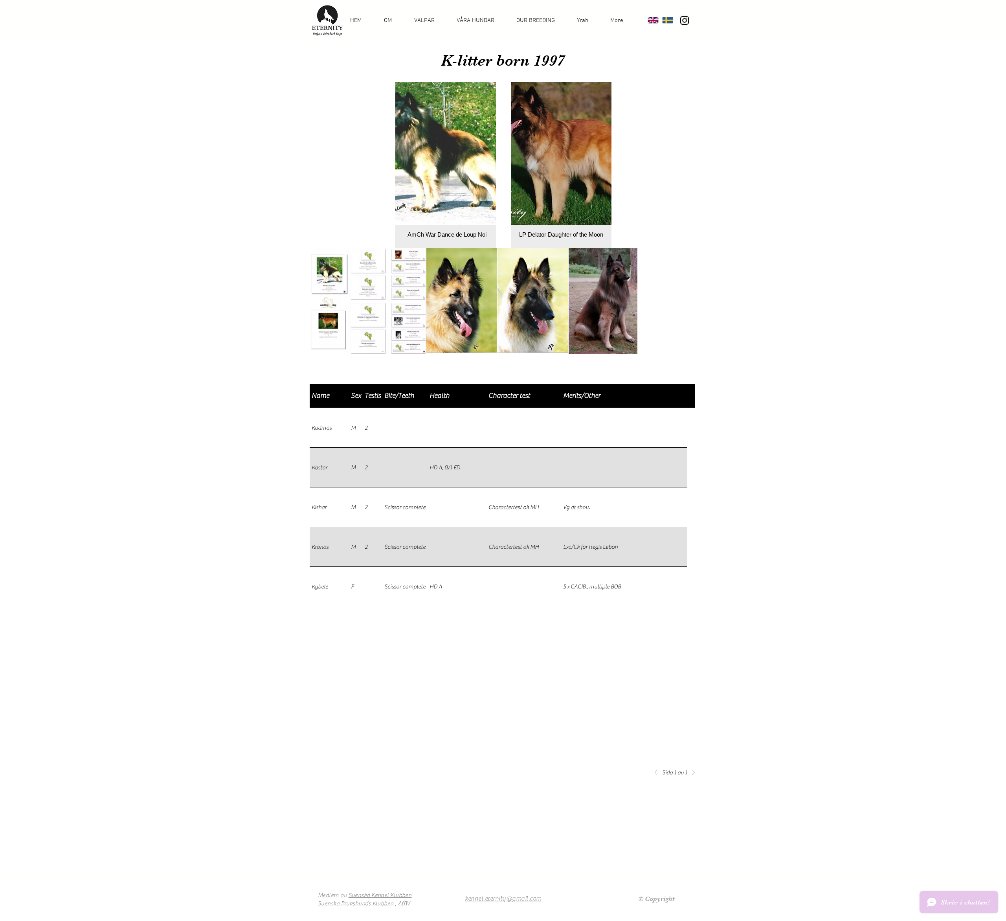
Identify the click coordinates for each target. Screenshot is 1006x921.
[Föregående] (658, 772)
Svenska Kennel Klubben (380, 895)
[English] (653, 20)
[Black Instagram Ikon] (684, 20)
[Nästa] (691, 772)
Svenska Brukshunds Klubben (356, 903)
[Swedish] (667, 20)
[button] (393, 20)
